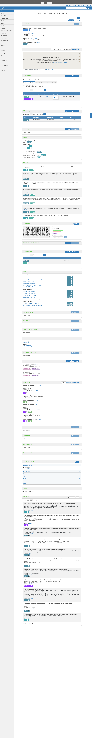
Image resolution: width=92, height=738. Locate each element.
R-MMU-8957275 (27, 346)
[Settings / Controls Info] (79, 59)
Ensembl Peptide (36, 368)
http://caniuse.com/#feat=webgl (60, 62)
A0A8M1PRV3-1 (39, 385)
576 (35, 260)
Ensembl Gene (26, 30)
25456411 (31, 563)
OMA (24, 402)
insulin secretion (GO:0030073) (29, 283)
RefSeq (31, 145)
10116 (40, 419)
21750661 (31, 598)
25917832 (31, 553)
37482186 (31, 510)
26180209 (31, 544)
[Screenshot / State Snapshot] (79, 55)
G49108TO (46, 96)
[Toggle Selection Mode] (79, 61)
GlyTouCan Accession (46, 93)
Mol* (31, 70)
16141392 (31, 618)
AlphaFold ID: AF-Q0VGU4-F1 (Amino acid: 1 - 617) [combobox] (61, 49)
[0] (88, 8)
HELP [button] (43, 8)
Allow (42, 3)
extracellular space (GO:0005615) (29, 293)
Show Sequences (75, 361)
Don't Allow (49, 3)
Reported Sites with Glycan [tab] (28, 82)
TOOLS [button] (38, 8)
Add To (70, 20)
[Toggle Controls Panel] (79, 56)
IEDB (25, 525)
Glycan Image (55, 94)
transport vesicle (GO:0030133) (29, 297)
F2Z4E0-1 (38, 395)
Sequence (54, 258)
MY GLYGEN (65, 5)
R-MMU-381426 (27, 345)
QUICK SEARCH (24, 8)
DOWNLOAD (77, 20)
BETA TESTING (73, 5)
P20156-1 (38, 414)
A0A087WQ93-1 (38, 364)
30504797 (31, 533)
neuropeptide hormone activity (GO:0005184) (32, 305)
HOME (13, 8)
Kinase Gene (50, 117)
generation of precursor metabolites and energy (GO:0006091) (35, 279)
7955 (37, 390)
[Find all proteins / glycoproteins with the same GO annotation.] (48, 279)
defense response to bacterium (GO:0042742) (32, 276)
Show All (76, 461)
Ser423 (61, 119)
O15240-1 (38, 404)
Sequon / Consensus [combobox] (58, 237)
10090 (38, 42)
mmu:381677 (26, 342)
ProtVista (68, 75)
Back (79, 17)
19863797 (31, 608)
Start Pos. (37, 258)
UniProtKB (25, 44)
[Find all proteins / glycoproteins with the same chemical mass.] (34, 37)
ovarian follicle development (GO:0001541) (31, 285)
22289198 (31, 574)
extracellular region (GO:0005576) (29, 291)
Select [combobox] (63, 382)
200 (31, 500)
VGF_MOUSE (31, 31)
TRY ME (30, 8)
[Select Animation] (24, 53)
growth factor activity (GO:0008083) (30, 303)
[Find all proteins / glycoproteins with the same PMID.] (33, 598)
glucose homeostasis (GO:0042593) (30, 281)
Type (39, 94)
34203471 (31, 523)
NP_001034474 (34, 38)
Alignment (69, 361)
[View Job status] (86, 8)
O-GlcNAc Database (28, 99)
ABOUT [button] (47, 8)
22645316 (31, 583)
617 (30, 34)
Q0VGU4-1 (34, 33)
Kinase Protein (36, 117)
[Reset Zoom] (79, 53)
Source (25, 94)
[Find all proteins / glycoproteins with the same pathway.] (29, 342)
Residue (63, 94)
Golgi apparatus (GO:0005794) (29, 295)
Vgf (28, 26)
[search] (84, 8)
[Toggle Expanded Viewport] (79, 58)
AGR (24, 392)
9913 (37, 400)
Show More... (25, 176)
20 (31, 89)
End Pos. (45, 258)
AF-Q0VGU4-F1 (49, 69)
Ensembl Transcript (26, 368)
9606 (38, 409)
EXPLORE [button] (18, 8)
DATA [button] (34, 8)
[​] (59, 235)
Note (70, 94)
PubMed (26, 96)
